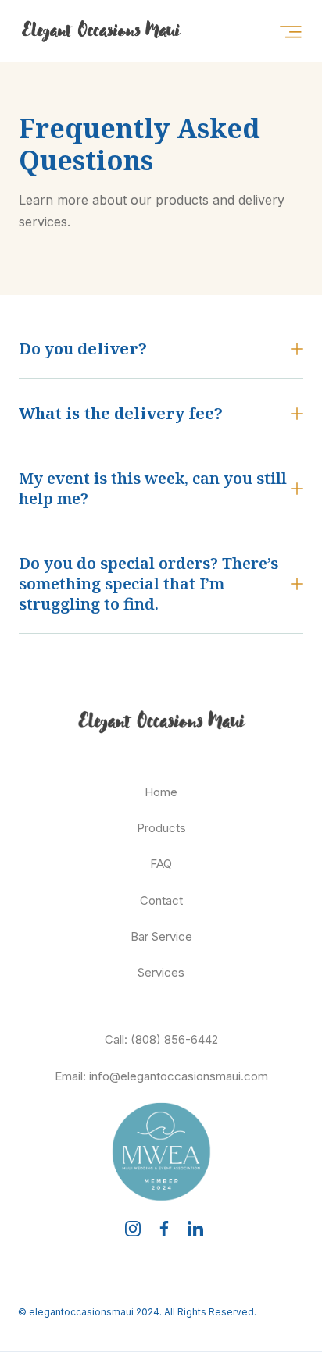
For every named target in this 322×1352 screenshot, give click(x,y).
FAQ (161, 863)
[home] (77, 31)
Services (161, 972)
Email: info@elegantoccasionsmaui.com (161, 1076)
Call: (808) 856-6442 (161, 1039)
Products (161, 827)
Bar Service (161, 936)
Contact (161, 900)
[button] (290, 32)
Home (161, 792)
